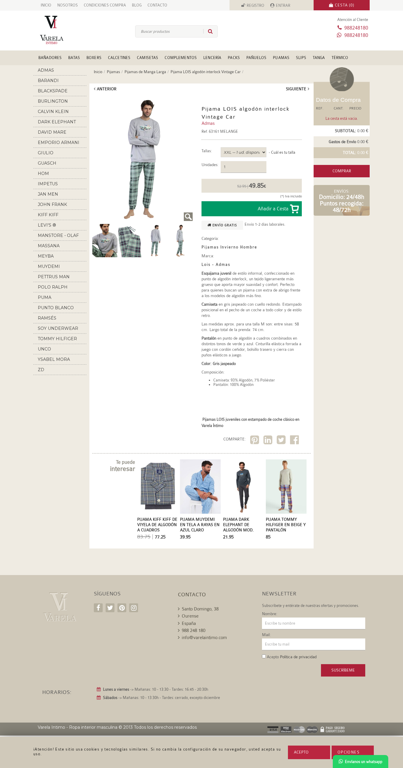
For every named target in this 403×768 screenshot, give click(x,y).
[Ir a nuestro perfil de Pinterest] (121, 607)
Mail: (266, 634)
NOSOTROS (67, 5)
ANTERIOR (107, 88)
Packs (234, 57)
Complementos (181, 57)
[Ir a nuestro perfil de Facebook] (98, 607)
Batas (74, 57)
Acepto (301, 752)
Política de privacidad (298, 656)
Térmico (340, 57)
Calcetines (119, 57)
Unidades (209, 165)
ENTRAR (283, 5)
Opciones (349, 752)
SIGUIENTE (296, 88)
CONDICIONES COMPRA (105, 5)
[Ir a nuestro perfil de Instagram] (133, 607)
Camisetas (147, 57)
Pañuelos (256, 57)
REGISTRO (255, 5)
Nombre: (269, 613)
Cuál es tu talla (283, 152)
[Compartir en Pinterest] (255, 441)
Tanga (319, 57)
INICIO (46, 5)
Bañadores (50, 57)
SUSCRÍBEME (343, 670)
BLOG (137, 5)
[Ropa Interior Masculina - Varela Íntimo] (61, 30)
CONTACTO (157, 5)
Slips (301, 57)
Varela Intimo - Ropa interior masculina (77, 727)
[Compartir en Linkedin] (268, 441)
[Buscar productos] (208, 31)
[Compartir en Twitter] (282, 441)
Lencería (212, 57)
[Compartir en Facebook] (295, 441)
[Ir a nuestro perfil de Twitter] (110, 607)
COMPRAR (341, 171)
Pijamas (281, 57)
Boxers (93, 57)
